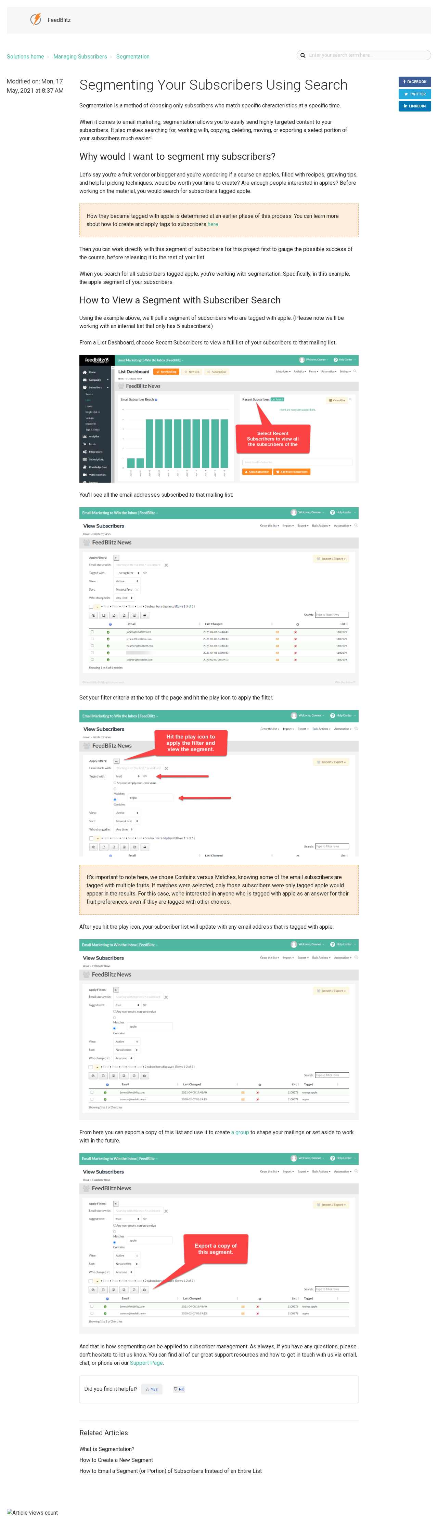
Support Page (146, 1363)
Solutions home (25, 56)
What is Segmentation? (106, 1449)
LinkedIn (417, 106)
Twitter (418, 94)
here (213, 224)
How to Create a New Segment (116, 1460)
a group (240, 1132)
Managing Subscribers (80, 56)
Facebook (416, 82)
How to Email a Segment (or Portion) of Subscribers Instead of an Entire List (170, 1471)
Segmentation (133, 56)
